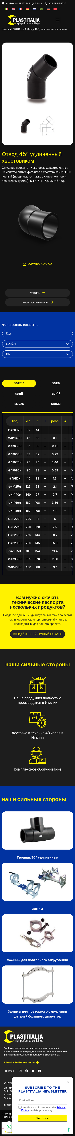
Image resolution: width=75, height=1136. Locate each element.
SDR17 (56, 394)
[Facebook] (26, 1071)
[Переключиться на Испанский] (27, 9)
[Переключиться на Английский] (13, 9)
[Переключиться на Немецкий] (48, 9)
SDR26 (19, 404)
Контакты (35, 292)
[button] (58, 20)
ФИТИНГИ (18, 29)
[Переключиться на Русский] (34, 9)
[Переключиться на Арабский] (41, 9)
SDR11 (19, 394)
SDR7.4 (19, 383)
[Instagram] (20, 1071)
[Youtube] (33, 1071)
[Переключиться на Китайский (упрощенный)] (55, 9)
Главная (6, 29)
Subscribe (42, 1118)
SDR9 (56, 383)
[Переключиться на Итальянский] (6, 9)
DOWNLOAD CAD (40, 264)
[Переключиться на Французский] (20, 9)
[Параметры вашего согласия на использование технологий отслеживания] (68, 1129)
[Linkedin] (39, 1071)
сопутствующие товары (35, 302)
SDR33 (56, 404)
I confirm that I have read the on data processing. (43, 1109)
